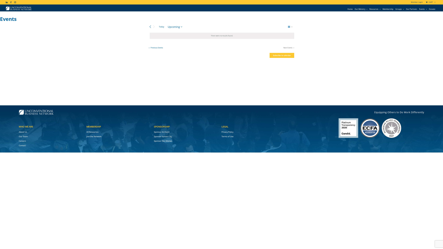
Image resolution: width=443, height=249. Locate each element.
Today (161, 26)
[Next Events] (154, 26)
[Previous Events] (150, 26)
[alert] (222, 36)
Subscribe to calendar (282, 55)
